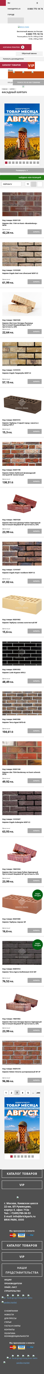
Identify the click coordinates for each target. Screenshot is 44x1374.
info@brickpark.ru (24, 1216)
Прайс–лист (10, 1287)
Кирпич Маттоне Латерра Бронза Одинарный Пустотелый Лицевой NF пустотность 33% (22, 1023)
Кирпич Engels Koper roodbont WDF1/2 (18, 573)
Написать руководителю (13, 59)
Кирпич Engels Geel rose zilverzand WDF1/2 (20, 273)
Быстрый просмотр (22, 214)
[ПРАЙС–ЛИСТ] (35, 78)
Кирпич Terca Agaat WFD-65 (13, 722)
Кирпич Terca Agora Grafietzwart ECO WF (19, 972)
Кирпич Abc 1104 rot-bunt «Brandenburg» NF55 (19, 224)
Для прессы (10, 1318)
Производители (13, 1283)
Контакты (9, 1329)
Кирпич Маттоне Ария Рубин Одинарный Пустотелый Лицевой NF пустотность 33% (20, 873)
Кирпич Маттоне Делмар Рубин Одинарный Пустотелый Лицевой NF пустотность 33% (21, 524)
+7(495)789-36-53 (20, 1213)
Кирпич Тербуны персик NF (14, 922)
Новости (9, 1314)
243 (38, 1092)
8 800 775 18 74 (35, 8)
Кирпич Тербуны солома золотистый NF (19, 623)
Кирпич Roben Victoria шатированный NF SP (21, 1072)
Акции (7, 1279)
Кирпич (12, 89)
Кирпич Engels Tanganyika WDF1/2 (16, 373)
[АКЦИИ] (16, 78)
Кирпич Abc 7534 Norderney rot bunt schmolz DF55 (21, 773)
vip (31, 65)
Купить (36, 232)
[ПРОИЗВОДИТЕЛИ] (26, 78)
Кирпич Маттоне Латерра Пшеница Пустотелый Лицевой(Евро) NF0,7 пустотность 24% (17, 325)
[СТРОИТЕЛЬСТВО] (26, 92)
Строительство (12, 1291)
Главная (5, 89)
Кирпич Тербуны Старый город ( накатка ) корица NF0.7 (20, 424)
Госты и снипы (12, 1326)
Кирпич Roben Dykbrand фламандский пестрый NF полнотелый (18, 474)
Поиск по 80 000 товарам (28, 82)
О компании (11, 1311)
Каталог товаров (22, 1174)
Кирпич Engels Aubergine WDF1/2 (16, 822)
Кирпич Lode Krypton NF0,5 (13, 673)
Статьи (7, 1322)
